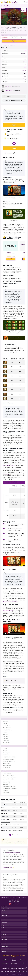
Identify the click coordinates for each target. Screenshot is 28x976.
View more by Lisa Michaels (8, 867)
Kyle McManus (8, 90)
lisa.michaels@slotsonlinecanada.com (13, 852)
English (13, 903)
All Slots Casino (6, 742)
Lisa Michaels (8, 86)
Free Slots (5, 721)
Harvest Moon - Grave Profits (9, 788)
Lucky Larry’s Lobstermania (9, 757)
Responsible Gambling (18, 842)
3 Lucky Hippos (6, 767)
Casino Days (6, 740)
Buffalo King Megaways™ (9, 761)
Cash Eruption (6, 752)
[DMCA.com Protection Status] (14, 960)
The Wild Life (6, 755)
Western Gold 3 (6, 784)
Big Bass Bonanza (7, 765)
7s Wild (5, 748)
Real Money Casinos (5, 908)
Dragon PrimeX (6, 792)
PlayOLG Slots (4, 915)
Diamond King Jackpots (9, 465)
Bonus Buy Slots (7, 727)
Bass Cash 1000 (6, 782)
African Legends (7, 474)
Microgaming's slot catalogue (10, 601)
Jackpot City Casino (5, 944)
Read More (3, 32)
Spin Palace (5, 738)
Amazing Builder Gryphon (9, 775)
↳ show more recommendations (8, 45)
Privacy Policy (4, 922)
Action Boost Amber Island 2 (9, 786)
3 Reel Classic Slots (7, 730)
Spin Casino (5, 736)
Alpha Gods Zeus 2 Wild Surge (10, 780)
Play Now (14, 41)
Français (17, 903)
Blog (3, 927)
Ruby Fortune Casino (6, 948)
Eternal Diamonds (7, 773)
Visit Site (11, 259)
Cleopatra (5, 750)
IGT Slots (5, 723)
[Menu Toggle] (26, 2)
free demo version (8, 610)
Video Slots (4, 910)
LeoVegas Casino (5, 946)
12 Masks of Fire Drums (8, 759)
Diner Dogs (5, 790)
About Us (3, 920)
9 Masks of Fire (6, 763)
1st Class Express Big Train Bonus (10, 778)
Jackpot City (5, 732)
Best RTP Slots (6, 725)
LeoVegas (5, 734)
